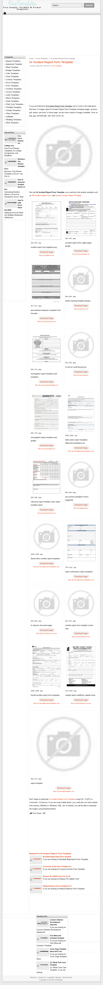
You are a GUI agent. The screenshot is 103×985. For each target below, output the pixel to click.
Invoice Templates (13, 92)
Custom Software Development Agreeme (56, 922)
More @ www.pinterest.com (47, 321)
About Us (33, 977)
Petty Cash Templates (14, 104)
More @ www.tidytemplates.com (63, 791)
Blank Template (12, 67)
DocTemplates (58, 980)
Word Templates (12, 123)
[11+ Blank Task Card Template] (43, 964)
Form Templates (42, 59)
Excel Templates (12, 83)
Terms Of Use (67, 977)
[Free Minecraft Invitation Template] (43, 938)
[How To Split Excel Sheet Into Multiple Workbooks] (11, 202)
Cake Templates (12, 73)
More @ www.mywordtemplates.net (46, 385)
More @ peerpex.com (81, 309)
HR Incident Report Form (41, 195)
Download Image (46, 252)
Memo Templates (13, 98)
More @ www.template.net (80, 254)
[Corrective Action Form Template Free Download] (36, 868)
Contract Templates (13, 80)
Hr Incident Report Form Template (62, 799)
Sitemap (58, 977)
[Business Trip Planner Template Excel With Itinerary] (11, 161)
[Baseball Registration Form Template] (36, 859)
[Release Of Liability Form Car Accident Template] (36, 878)
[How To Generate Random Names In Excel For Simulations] (11, 182)
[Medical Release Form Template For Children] (36, 888)
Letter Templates (12, 95)
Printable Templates (14, 107)
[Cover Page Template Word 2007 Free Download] (43, 951)
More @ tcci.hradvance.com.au (46, 633)
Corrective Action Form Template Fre (57, 866)
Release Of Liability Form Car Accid (56, 876)
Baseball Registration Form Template (57, 857)
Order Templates (12, 101)
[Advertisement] (49, 34)
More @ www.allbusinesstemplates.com (81, 451)
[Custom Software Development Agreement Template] (43, 924)
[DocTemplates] (22, 10)
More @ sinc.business (81, 375)
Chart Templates (12, 76)
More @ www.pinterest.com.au (81, 703)
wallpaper (9, 117)
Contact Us (42, 977)
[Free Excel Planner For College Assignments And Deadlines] (11, 140)
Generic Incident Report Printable (68, 195)
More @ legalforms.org (46, 255)
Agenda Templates (13, 61)
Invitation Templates (14, 89)
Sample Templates (13, 110)
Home (31, 59)
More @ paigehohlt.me (81, 508)
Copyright (50, 977)
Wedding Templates (13, 120)
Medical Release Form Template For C (57, 886)
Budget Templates (13, 70)
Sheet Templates (12, 113)
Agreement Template (14, 64)
